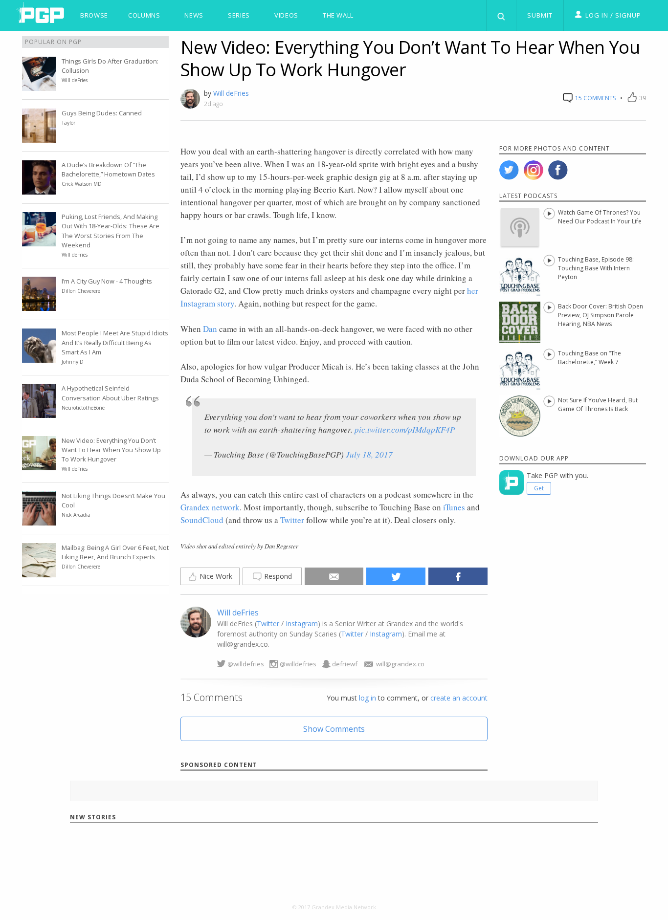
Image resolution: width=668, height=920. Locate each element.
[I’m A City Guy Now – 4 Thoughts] (39, 305)
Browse (94, 15)
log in (367, 697)
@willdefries (245, 663)
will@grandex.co (400, 663)
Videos (286, 15)
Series (239, 15)
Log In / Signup (613, 15)
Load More (334, 858)
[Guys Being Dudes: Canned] (39, 136)
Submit (540, 15)
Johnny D (73, 361)
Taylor (68, 122)
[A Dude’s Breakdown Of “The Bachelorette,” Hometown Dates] (39, 188)
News (193, 15)
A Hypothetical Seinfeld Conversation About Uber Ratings (110, 393)
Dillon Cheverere (81, 290)
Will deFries (231, 93)
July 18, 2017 (369, 454)
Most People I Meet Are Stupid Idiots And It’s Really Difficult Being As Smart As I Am (115, 342)
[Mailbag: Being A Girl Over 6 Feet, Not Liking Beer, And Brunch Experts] (39, 571)
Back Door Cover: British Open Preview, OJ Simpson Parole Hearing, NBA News (600, 315)
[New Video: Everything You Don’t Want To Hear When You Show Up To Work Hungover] (39, 464)
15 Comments (595, 98)
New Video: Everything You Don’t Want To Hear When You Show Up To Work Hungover (111, 449)
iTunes (454, 507)
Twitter (292, 520)
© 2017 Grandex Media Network (334, 907)
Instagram (302, 623)
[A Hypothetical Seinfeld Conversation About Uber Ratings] (39, 412)
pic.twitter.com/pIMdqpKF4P (405, 429)
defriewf (344, 663)
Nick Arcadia (76, 514)
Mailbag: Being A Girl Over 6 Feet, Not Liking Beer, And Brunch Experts (115, 552)
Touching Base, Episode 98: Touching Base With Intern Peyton (596, 268)
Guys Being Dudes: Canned (102, 113)
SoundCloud (201, 520)
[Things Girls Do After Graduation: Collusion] (39, 85)
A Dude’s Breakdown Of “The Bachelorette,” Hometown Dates (108, 169)
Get (539, 488)
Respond (277, 576)
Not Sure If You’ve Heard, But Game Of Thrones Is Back (598, 404)
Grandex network (210, 507)
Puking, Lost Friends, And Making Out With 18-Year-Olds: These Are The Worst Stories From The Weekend (110, 230)
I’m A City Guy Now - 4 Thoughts (107, 281)
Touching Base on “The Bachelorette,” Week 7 (589, 357)
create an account (459, 697)
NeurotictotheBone (83, 407)
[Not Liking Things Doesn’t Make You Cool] (39, 519)
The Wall (338, 15)
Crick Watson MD (82, 183)
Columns (144, 15)
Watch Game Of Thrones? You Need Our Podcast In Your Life (600, 216)
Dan (210, 328)
